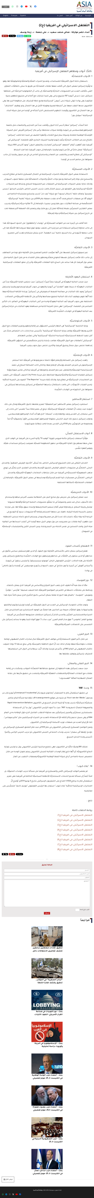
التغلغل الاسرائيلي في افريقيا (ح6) (74, 840)
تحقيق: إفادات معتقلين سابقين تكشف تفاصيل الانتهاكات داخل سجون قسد (48, 950)
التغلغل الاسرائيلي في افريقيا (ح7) (74, 845)
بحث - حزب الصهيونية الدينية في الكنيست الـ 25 (47, 1140)
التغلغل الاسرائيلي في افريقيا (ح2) (74, 820)
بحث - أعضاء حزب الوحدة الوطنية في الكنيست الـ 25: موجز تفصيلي (47, 1076)
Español (23, 16)
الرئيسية (88, 16)
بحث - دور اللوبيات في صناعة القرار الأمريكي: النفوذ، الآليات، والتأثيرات (48, 1013)
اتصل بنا (60, 16)
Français (14, 16)
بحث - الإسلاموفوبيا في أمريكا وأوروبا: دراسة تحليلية (48, 1045)
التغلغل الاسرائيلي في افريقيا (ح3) (74, 825)
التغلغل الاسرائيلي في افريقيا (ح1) (75, 815)
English (5, 16)
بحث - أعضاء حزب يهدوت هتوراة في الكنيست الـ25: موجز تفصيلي (48, 1108)
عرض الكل (9, 1179)
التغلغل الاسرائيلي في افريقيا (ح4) (74, 830)
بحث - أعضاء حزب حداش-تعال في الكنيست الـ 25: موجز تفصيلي (48, 1172)
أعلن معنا (69, 16)
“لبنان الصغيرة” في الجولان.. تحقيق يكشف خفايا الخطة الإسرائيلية (49, 981)
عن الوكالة (79, 16)
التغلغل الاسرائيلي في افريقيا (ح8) (74, 849)
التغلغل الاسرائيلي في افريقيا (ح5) (74, 835)
